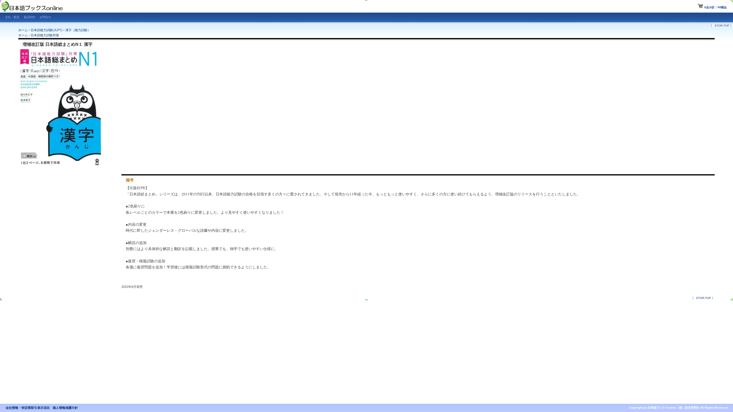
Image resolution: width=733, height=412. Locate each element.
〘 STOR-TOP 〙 (722, 25)
